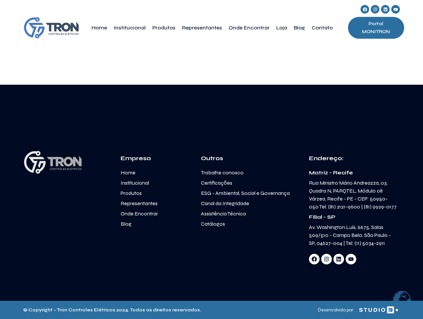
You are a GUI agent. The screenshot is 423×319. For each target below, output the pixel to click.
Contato (322, 27)
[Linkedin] (385, 9)
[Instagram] (375, 9)
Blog (299, 27)
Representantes (202, 27)
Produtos (163, 27)
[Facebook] (365, 9)
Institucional (130, 27)
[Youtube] (395, 9)
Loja (281, 27)
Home (99, 27)
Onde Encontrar (249, 27)
